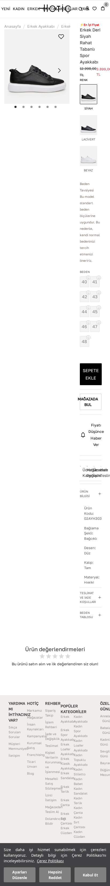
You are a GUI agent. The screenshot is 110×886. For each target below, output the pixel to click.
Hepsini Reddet (55, 874)
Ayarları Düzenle (19, 874)
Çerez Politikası (50, 860)
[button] (90, 494)
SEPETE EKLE (91, 374)
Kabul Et (90, 874)
